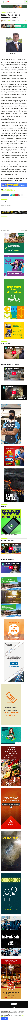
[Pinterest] (16, 195)
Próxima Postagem (23, 230)
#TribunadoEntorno (11, 12)
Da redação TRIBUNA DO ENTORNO (8, 190)
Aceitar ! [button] (4, 1018)
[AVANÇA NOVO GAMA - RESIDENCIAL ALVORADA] (14, 243)
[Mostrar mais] (22, 195)
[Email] (19, 195)
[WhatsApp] (14, 195)
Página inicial (3, 12)
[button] (1, 2)
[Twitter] (11, 195)
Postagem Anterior (5, 230)
